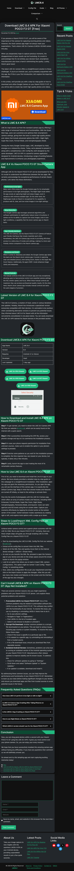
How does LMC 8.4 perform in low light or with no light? (22, 696)
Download (18, 8)
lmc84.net (20, 428)
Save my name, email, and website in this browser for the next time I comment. (28, 820)
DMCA (55, 866)
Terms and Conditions (34, 868)
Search (59, 25)
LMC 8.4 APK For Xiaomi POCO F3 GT (30, 767)
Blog (51, 8)
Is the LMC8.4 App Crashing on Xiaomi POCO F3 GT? (21, 712)
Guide (42, 8)
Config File (32, 8)
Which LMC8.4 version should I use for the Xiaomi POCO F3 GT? (25, 726)
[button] (37, 19)
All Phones (61, 8)
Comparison (35, 13)
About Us (29, 866)
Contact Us (47, 866)
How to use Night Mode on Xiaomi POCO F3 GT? (20, 719)
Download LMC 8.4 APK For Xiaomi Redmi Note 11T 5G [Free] (22, 769)
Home (9, 8)
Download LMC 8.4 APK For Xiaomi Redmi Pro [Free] (19, 770)
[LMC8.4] (32, 2)
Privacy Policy (37, 866)
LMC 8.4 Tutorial (33, 857)
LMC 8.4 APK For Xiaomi (10, 767)
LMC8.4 (39, 2)
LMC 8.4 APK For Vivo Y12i (36, 848)
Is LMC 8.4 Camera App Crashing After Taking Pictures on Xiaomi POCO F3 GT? (23, 704)
